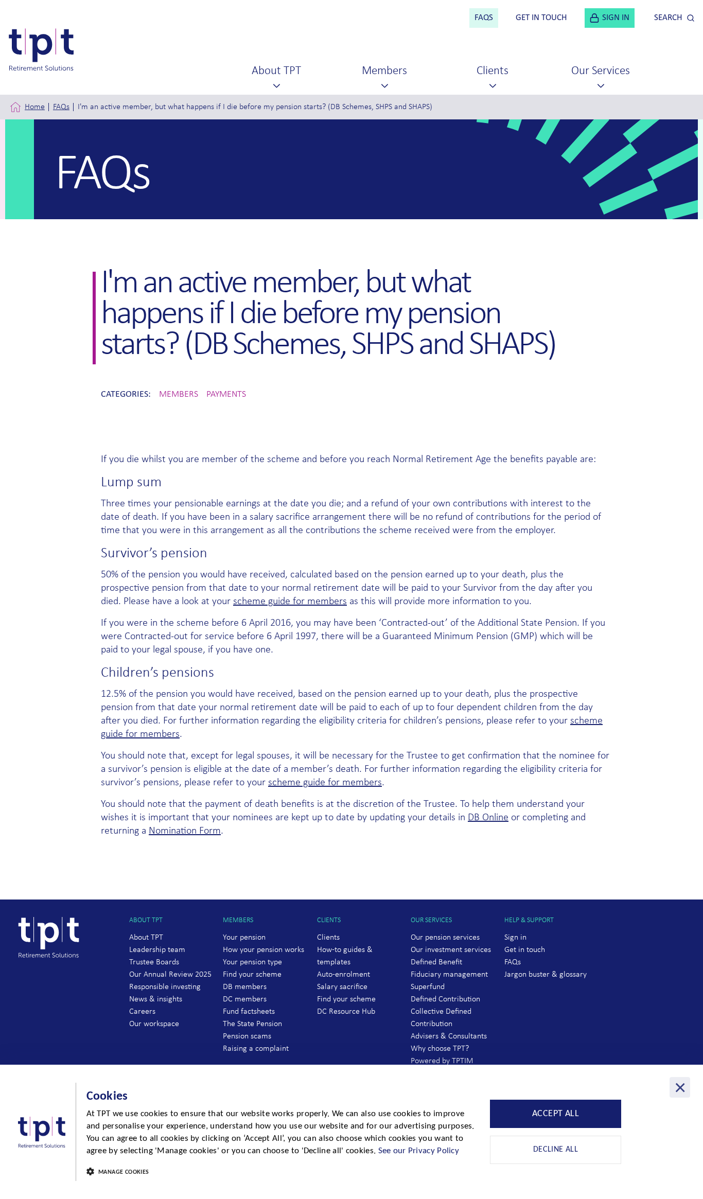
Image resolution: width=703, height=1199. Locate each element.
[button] (281, 1172)
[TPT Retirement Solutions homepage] (52, 977)
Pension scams (247, 1036)
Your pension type (252, 962)
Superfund (428, 987)
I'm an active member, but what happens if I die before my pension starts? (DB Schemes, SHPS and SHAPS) (255, 107)
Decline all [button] (555, 1149)
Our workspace (154, 1024)
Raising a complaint (256, 1049)
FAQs (61, 107)
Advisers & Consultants (449, 1036)
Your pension (244, 937)
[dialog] (351, 1132)
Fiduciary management (449, 975)
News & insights (155, 999)
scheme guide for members (290, 601)
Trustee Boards (154, 962)
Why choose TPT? (440, 1049)
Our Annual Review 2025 (170, 975)
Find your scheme (252, 975)
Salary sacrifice (342, 987)
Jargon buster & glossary (545, 975)
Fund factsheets (249, 1012)
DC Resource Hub (346, 1012)
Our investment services (451, 950)
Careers (142, 1012)
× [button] (680, 1087)
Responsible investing (165, 987)
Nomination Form (185, 831)
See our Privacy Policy (419, 1151)
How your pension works (263, 950)
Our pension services (445, 937)
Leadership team (157, 950)
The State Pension (252, 1024)
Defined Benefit (436, 962)
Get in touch (524, 950)
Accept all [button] (555, 1114)
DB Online (488, 818)
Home (35, 107)
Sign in (515, 937)
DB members (245, 987)
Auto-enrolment (343, 975)
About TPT (146, 937)
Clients (328, 937)
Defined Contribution (445, 999)
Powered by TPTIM (442, 1061)
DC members (245, 999)
